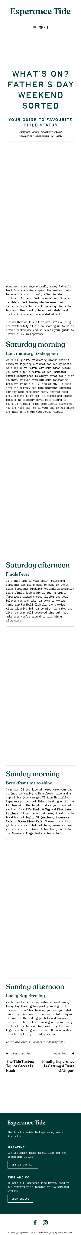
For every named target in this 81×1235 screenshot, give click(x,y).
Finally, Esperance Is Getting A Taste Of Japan (58, 1066)
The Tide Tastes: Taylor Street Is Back (20, 1066)
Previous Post (20, 1053)
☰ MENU (40, 27)
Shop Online (20, 1198)
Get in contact (23, 1164)
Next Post (63, 1053)
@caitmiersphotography (49, 1042)
